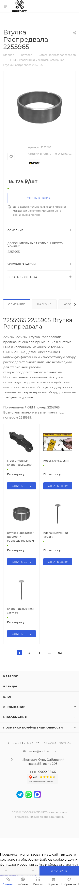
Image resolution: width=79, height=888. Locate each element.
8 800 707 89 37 (26, 743)
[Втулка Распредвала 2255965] (39, 107)
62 (60, 653)
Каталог (10, 676)
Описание (16, 304)
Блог (7, 696)
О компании (14, 707)
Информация (15, 717)
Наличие (44, 304)
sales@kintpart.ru (42, 751)
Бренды (10, 686)
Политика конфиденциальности (33, 727)
